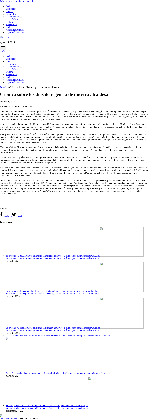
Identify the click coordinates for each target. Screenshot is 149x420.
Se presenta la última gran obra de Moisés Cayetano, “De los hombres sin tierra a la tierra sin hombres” (53, 291)
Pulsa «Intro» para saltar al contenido (17, 1)
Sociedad (10, 27)
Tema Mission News (9, 418)
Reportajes (11, 14)
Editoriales (11, 9)
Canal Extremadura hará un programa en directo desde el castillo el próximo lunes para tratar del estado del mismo (58, 373)
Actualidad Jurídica (15, 30)
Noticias (9, 11)
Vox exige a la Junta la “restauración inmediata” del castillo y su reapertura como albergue (47, 405)
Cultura (9, 22)
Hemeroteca (11, 24)
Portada (3, 87)
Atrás (2, 51)
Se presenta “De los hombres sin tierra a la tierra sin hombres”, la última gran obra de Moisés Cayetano (53, 255)
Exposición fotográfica (16, 32)
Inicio (8, 6)
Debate (15, 19)
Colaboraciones (13, 16)
